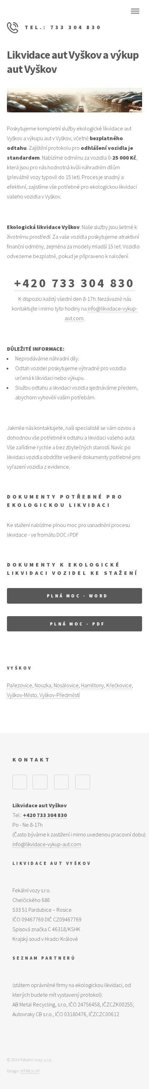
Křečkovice (119, 685)
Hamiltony (92, 685)
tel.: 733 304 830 (61, 27)
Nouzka (43, 685)
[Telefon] (61, 782)
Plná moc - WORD (77, 595)
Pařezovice (19, 685)
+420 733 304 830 (74, 283)
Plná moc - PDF (77, 624)
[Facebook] (19, 782)
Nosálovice (66, 685)
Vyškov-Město (22, 694)
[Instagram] (40, 782)
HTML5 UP (30, 1070)
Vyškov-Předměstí (60, 694)
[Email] (82, 782)
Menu (135, 11)
